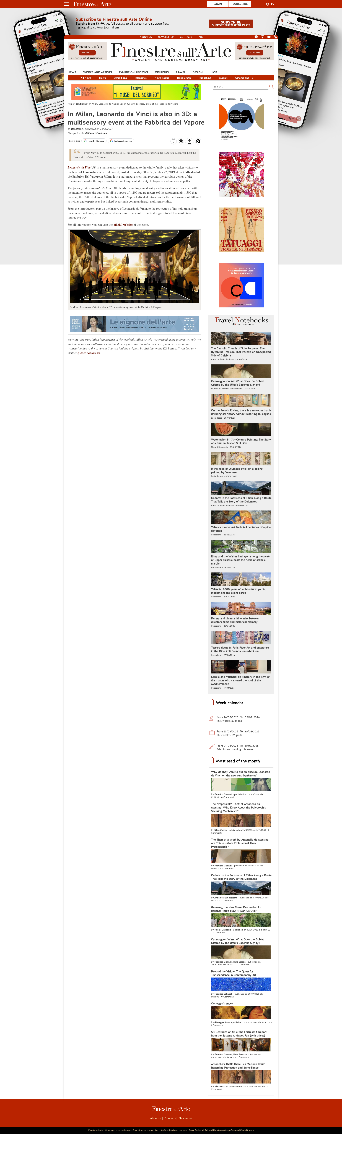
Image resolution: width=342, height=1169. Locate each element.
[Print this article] (181, 142)
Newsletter (166, 36)
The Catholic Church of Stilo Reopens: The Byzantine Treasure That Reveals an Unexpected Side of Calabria (241, 352)
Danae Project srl (196, 1130)
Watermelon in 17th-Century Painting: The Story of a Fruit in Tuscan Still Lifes (241, 441)
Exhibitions (120, 77)
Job (214, 72)
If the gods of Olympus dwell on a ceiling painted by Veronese (237, 470)
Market (223, 77)
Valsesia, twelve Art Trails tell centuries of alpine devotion (241, 529)
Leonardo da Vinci (80, 167)
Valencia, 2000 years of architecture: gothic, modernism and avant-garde (238, 591)
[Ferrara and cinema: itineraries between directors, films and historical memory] (241, 609)
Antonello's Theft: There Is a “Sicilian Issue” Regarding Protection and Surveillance (238, 1065)
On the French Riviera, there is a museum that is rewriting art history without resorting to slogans (241, 412)
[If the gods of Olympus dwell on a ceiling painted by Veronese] (241, 459)
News (72, 72)
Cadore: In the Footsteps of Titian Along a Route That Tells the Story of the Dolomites (241, 499)
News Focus (162, 77)
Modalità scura (247, 1130)
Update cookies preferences (226, 1130)
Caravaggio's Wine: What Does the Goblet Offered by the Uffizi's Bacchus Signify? (237, 383)
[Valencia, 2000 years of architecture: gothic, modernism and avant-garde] (241, 579)
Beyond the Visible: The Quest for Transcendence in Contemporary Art (233, 973)
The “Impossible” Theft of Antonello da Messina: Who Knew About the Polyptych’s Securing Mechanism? (238, 807)
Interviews (141, 77)
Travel (180, 72)
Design (198, 72)
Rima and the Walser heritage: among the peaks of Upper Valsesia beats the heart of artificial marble (241, 560)
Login (218, 4)
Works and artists (97, 72)
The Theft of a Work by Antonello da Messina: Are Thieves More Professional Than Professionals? (240, 843)
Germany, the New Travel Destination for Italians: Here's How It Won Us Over (236, 909)
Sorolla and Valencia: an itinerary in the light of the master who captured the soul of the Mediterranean (240, 680)
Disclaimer (102, 133)
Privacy (208, 1130)
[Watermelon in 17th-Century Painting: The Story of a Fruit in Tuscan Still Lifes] (241, 430)
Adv (201, 36)
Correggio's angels (222, 1003)
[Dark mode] (198, 142)
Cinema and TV (244, 77)
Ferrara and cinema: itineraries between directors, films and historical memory (235, 620)
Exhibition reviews (133, 72)
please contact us (89, 353)
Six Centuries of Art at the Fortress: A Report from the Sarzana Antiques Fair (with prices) (239, 1033)
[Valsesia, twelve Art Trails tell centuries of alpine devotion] (241, 517)
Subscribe (240, 4)
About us (146, 36)
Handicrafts (184, 77)
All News (86, 77)
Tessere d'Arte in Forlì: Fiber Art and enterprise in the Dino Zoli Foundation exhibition (240, 649)
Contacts (186, 36)
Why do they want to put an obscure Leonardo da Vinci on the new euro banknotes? (240, 773)
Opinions (162, 72)
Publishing (205, 77)
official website (123, 224)
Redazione (77, 129)
